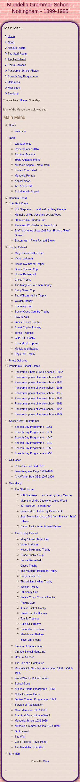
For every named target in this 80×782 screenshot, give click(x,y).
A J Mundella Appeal (27, 191)
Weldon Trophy (24, 300)
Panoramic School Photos (23, 70)
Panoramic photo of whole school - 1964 (38, 408)
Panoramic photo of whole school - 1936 (38, 377)
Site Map (13, 93)
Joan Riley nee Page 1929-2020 (34, 471)
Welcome (20, 131)
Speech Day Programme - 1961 (33, 426)
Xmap (46, 761)
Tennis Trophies (24, 332)
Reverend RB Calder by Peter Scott (36, 225)
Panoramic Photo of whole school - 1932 (39, 371)
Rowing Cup (22, 316)
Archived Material (25, 154)
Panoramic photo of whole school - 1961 (38, 403)
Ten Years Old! (23, 186)
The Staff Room (17, 53)
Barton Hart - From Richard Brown (35, 240)
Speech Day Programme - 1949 (33, 442)
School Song (22, 683)
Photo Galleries (17, 64)
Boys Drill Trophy (25, 354)
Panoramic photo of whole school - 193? (38, 382)
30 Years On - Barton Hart (30, 220)
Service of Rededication (29, 646)
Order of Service (24, 657)
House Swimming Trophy (30, 263)
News (11, 42)
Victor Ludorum (24, 258)
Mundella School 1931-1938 (31, 720)
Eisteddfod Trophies (27, 343)
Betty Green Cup (25, 290)
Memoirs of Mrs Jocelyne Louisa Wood (38, 214)
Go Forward (22, 731)
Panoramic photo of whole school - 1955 (38, 393)
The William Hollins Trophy (31, 295)
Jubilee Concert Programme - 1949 (35, 699)
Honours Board (16, 47)
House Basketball (25, 274)
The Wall (20, 736)
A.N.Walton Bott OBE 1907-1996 (34, 476)
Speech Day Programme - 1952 (33, 448)
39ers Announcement (27, 159)
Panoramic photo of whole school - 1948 (38, 387)
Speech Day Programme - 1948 (33, 437)
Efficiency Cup (23, 306)
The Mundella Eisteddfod (29, 747)
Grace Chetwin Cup (26, 269)
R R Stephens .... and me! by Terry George (40, 209)
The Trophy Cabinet (26, 533)
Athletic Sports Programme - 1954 (35, 688)
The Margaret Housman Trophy (33, 285)
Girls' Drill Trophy (25, 337)
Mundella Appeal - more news (32, 164)
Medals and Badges (26, 348)
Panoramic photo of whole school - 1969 (38, 414)
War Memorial (23, 143)
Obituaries (14, 82)
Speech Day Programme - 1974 (33, 432)
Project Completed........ (29, 170)
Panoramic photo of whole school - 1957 (38, 398)
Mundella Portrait (25, 175)
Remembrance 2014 (27, 149)
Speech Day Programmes (23, 76)
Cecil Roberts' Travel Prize (30, 741)
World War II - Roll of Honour (32, 678)
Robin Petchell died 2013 (29, 466)
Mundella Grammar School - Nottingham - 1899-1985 (40, 7)
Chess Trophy (23, 279)
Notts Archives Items (27, 694)
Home (11, 36)
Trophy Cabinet (17, 59)
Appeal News (22, 180)
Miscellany (14, 87)
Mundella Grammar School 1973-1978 (37, 725)
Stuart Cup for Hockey (28, 327)
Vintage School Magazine (30, 651)
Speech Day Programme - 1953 (33, 453)
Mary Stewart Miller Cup (29, 253)
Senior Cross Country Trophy (32, 311)
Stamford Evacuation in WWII (32, 715)
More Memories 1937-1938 (30, 710)
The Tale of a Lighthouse (29, 663)
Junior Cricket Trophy (27, 322)
